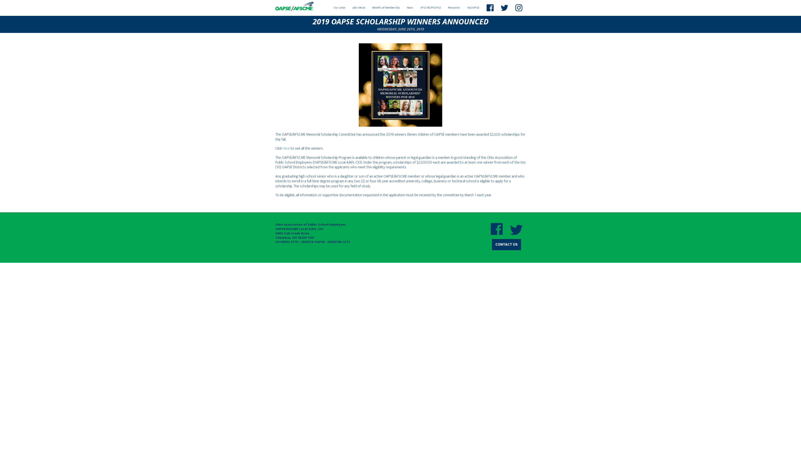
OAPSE (294, 6)
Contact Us (506, 244)
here (286, 148)
